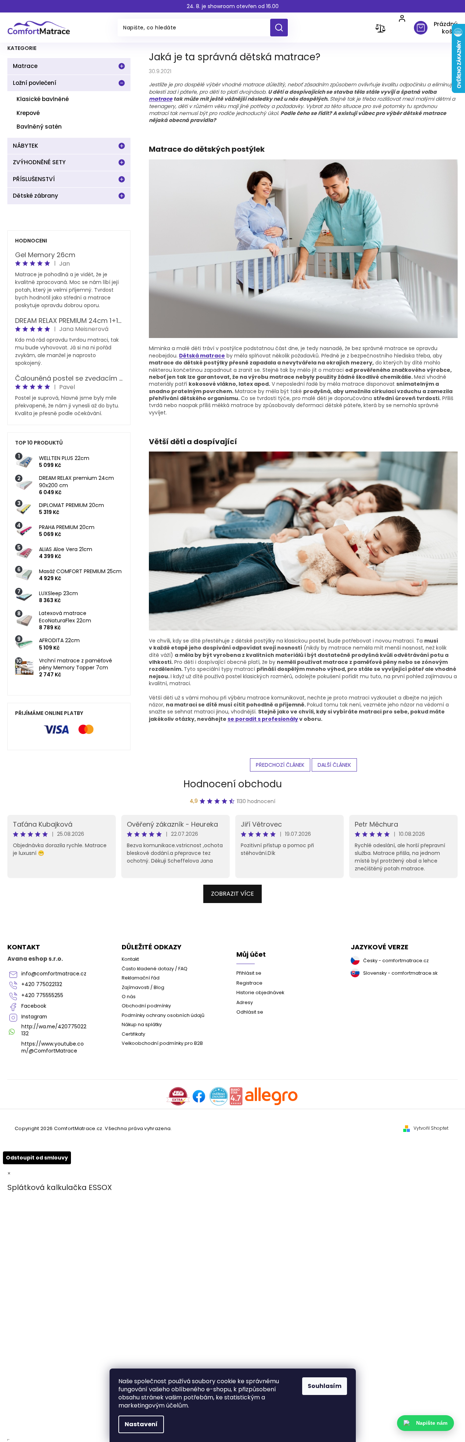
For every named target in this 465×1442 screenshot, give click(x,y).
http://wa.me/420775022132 (53, 1030)
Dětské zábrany (35, 195)
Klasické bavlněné (43, 99)
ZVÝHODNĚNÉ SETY (39, 162)
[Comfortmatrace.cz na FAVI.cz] (178, 1096)
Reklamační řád (141, 978)
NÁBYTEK (25, 146)
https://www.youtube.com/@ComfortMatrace (52, 1047)
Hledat (282, 27)
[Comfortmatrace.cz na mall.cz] (271, 1096)
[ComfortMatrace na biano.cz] (236, 1096)
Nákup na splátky (142, 1024)
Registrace (249, 983)
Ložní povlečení (34, 83)
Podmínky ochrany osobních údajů (163, 1015)
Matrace (25, 66)
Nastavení (141, 1424)
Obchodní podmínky (146, 1006)
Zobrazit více (232, 893)
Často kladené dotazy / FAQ (154, 968)
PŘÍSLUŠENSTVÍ (34, 179)
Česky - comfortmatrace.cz (396, 960)
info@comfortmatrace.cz (53, 973)
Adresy (244, 1002)
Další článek (334, 765)
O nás (129, 996)
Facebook (33, 1006)
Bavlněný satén (39, 126)
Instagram (34, 1016)
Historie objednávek (260, 992)
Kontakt (130, 959)
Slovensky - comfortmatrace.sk (400, 973)
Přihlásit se (248, 973)
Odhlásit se (249, 1012)
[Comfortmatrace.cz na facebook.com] (199, 1096)
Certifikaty (133, 1034)
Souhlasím (324, 1386)
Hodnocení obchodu (232, 784)
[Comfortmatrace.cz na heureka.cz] (219, 1096)
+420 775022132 (41, 984)
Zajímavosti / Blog (143, 987)
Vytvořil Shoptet (431, 1128)
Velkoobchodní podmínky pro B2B (162, 1043)
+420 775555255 (42, 995)
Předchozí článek (280, 765)
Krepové (28, 113)
